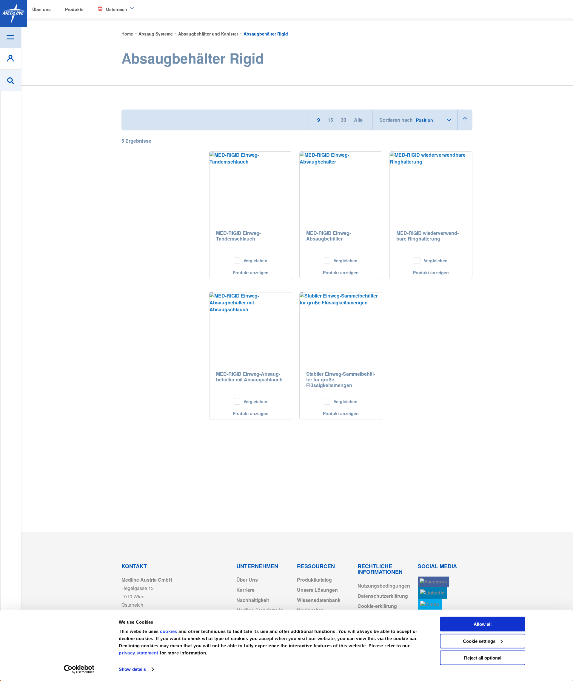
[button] (250, 260)
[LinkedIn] (432, 593)
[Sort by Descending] (464, 120)
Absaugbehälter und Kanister (208, 34)
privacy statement (138, 652)
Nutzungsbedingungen (384, 585)
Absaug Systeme (156, 34)
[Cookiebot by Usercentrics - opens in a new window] (79, 669)
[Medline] (13, 13)
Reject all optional (482, 657)
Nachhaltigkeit (252, 600)
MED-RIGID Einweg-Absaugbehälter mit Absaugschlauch (249, 377)
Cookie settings (479, 640)
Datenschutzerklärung (383, 595)
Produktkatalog (314, 579)
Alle (358, 119)
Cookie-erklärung (377, 606)
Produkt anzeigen (251, 272)
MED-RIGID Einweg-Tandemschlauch (238, 236)
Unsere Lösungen (317, 589)
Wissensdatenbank (319, 600)
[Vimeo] (430, 604)
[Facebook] (433, 582)
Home (127, 34)
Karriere (245, 589)
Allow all (483, 624)
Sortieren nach (396, 120)
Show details (132, 669)
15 (331, 119)
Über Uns (247, 579)
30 (344, 119)
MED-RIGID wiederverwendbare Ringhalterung (427, 236)
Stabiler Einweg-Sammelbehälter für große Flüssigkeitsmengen (340, 380)
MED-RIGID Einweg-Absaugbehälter (328, 236)
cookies (169, 631)
